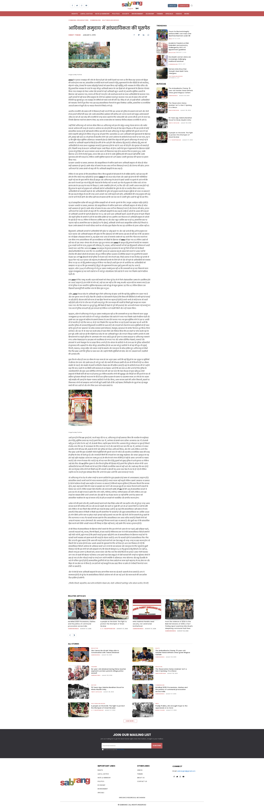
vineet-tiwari (74, 35)
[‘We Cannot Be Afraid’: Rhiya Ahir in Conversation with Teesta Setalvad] (78, 654)
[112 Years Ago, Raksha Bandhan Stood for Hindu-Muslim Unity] (162, 122)
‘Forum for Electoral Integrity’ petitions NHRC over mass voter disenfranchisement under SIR (180, 33)
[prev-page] (70, 635)
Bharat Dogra (160, 710)
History (159, 127)
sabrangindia (173, 95)
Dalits (159, 97)
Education (172, 52)
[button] (191, 5)
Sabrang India (95, 675)
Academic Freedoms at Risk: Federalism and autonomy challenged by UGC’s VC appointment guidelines (179, 46)
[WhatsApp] (81, 5)
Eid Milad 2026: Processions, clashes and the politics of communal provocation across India (81, 624)
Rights (135, 618)
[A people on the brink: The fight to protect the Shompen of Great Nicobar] (162, 137)
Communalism (95, 20)
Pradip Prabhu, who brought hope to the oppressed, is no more (171, 707)
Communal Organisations (78, 20)
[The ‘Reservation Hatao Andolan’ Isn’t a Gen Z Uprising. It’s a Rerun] (162, 107)
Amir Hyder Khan (174, 110)
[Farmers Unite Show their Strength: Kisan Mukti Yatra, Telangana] (162, 73)
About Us (172, 6)
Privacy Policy (120, 749)
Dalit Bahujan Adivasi (110, 20)
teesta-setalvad (174, 123)
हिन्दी (137, 8)
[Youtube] (86, 5)
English (130, 8)
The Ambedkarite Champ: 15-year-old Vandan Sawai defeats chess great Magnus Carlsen (181, 90)
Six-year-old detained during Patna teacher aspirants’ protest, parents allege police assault (108, 671)
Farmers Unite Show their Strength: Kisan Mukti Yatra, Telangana (178, 71)
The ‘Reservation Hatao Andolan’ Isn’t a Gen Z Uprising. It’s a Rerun (180, 105)
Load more (130, 721)
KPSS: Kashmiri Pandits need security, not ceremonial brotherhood (143, 624)
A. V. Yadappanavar (175, 140)
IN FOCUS (161, 83)
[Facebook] (72, 5)
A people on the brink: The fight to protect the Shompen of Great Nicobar (181, 135)
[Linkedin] (143, 35)
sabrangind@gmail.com (186, 771)
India (170, 38)
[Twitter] (77, 5)
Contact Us (184, 6)
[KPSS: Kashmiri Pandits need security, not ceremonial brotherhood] (147, 609)
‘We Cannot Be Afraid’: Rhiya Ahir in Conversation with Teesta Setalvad (105, 652)
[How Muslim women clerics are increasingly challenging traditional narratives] (162, 60)
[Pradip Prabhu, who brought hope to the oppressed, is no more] (142, 709)
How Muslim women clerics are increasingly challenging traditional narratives (180, 59)
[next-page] (74, 635)
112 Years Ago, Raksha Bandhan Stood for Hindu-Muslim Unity (180, 119)
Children (94, 666)
